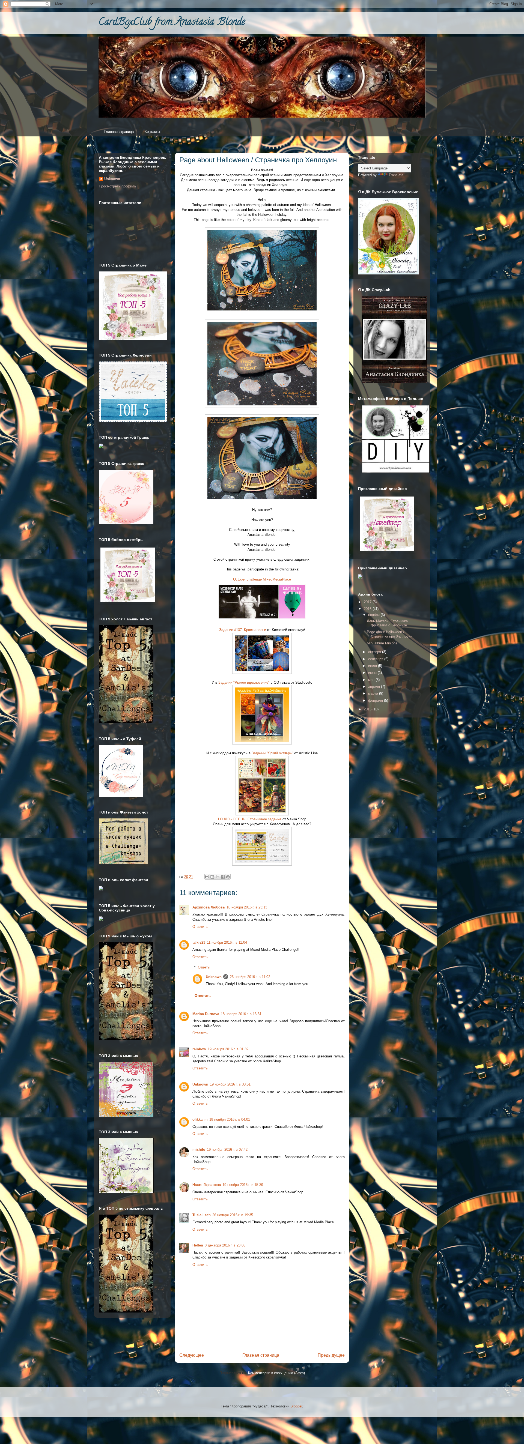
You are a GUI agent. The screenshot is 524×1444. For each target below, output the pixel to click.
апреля (374, 686)
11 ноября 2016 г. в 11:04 (227, 942)
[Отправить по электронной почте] (207, 877)
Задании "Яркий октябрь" (272, 753)
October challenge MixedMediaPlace (262, 579)
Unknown (214, 977)
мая (372, 680)
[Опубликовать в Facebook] (222, 877)
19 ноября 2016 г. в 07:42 (227, 1149)
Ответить (200, 927)
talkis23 (198, 942)
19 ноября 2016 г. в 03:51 (230, 1084)
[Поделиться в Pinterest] (228, 877)
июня (373, 673)
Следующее (191, 1355)
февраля (376, 700)
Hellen (197, 1245)
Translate (396, 175)
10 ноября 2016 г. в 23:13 (247, 907)
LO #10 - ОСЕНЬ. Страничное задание (249, 819)
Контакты (152, 132)
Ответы (204, 967)
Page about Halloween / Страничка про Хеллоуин (389, 634)
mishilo (198, 1149)
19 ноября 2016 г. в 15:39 (242, 1185)
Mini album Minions (382, 643)
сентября (376, 659)
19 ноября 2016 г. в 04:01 (229, 1119)
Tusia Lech (201, 1215)
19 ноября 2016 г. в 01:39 (228, 1049)
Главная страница (119, 132)
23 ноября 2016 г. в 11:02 (250, 977)
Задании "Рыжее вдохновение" (244, 682)
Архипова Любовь (208, 907)
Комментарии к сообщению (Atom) (276, 1373)
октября (375, 652)
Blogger (296, 1406)
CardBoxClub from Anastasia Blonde (172, 22)
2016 (368, 609)
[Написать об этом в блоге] (212, 877)
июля (373, 666)
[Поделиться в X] (217, 877)
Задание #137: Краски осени (242, 630)
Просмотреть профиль (117, 186)
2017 (368, 602)
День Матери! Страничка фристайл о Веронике (387, 623)
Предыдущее (331, 1355)
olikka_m (200, 1119)
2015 (368, 709)
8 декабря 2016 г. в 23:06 (225, 1245)
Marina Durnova (205, 1014)
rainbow (199, 1049)
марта (373, 693)
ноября (374, 615)
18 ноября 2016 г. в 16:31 (241, 1014)
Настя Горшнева (206, 1185)
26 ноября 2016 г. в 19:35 (232, 1215)
